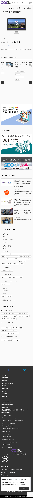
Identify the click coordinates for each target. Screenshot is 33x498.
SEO (8, 256)
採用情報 (4, 394)
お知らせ (5, 234)
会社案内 (4, 391)
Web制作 (6, 251)
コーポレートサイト (18, 49)
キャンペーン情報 (8, 239)
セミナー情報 (7, 246)
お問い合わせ (6, 407)
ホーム (4, 375)
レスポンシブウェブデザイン (10, 333)
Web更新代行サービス (8, 426)
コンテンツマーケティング (10, 281)
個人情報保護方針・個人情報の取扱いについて (15, 410)
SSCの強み (5, 377)
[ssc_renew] (16, 154)
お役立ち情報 (7, 267)
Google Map (4, 474)
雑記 (4, 293)
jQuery (27, 254)
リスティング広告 (6, 263)
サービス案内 (6, 412)
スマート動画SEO (7, 434)
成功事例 (5, 288)
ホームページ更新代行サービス (10, 340)
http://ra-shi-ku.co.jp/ (7, 45)
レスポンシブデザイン (19, 78)
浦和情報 (5, 290)
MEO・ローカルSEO (12, 259)
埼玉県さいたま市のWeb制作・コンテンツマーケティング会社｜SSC (6, 2)
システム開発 (22, 75)
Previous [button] (2, 82)
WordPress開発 (4, 49)
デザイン (24, 49)
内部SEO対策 (23, 313)
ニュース (5, 242)
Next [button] (30, 82)
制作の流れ (5, 388)
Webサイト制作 (6, 328)
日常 (3, 296)
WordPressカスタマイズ (9, 330)
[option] (16, 72)
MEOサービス (6, 431)
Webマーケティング (24, 259)
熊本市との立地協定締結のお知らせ (22, 219)
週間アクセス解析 (17, 277)
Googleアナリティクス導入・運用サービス (14, 420)
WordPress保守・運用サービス (11, 428)
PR (4, 236)
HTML (13, 254)
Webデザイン (27, 256)
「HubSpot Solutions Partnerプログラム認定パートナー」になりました (23, 193)
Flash (8, 254)
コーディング (10, 49)
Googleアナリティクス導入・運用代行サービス (15, 316)
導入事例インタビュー (10, 300)
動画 (22, 263)
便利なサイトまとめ (7, 270)
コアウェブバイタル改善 (9, 318)
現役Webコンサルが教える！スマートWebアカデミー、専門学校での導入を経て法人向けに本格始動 (22, 212)
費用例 (4, 385)
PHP (3, 256)
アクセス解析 (7, 274)
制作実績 (4, 380)
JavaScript (20, 254)
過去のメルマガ (6, 402)
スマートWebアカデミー (9, 447)
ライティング (5, 284)
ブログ (5, 248)
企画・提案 (29, 49)
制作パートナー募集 (7, 404)
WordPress (22, 261)
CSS (3, 254)
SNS (20, 256)
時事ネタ (9, 296)
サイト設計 (17, 75)
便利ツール (16, 263)
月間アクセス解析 (6, 277)
